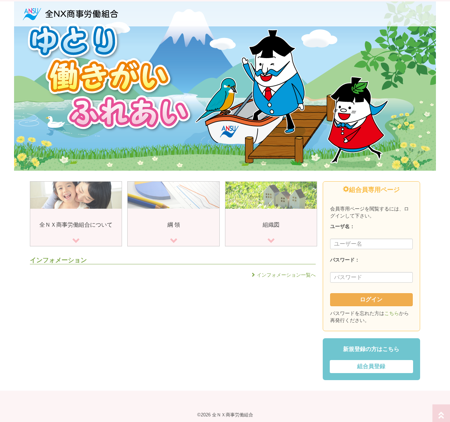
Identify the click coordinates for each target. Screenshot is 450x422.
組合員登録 (371, 366)
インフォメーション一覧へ (286, 275)
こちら (391, 313)
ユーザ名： (342, 226)
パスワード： (345, 260)
